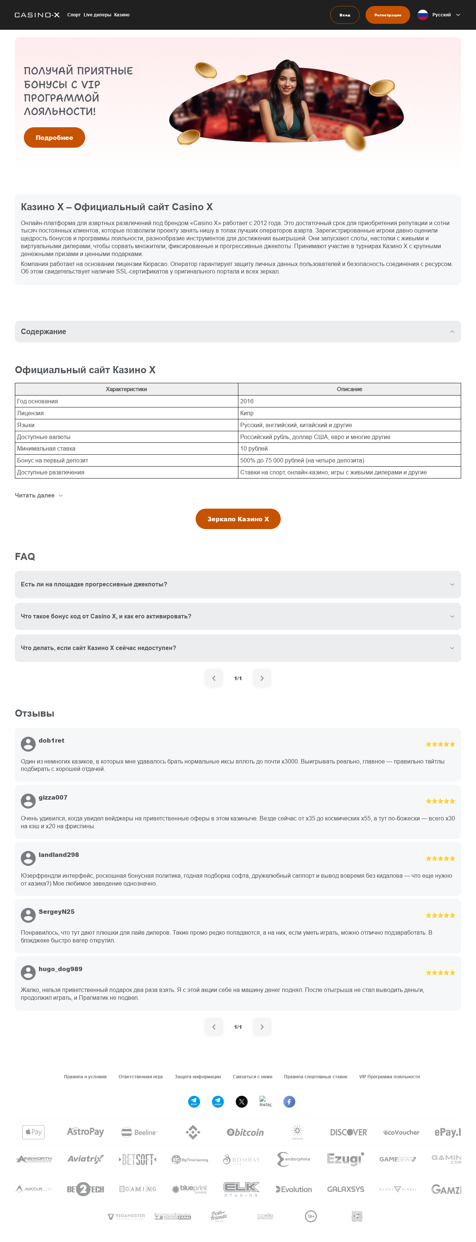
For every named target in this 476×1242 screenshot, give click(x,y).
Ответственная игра (141, 1076)
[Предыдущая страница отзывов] (213, 1026)
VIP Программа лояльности (389, 1076)
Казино (121, 14)
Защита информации (198, 1076)
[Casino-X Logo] (37, 15)
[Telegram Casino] (217, 1102)
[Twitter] (241, 1102)
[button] (439, 15)
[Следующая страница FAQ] (262, 678)
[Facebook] (289, 1102)
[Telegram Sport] (194, 1102)
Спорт (74, 14)
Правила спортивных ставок (315, 1076)
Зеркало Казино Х (238, 519)
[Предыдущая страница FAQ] (213, 678)
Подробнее (54, 137)
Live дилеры (97, 14)
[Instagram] (265, 1102)
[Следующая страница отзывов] (262, 1026)
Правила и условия (85, 1076)
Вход (345, 14)
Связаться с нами (252, 1076)
